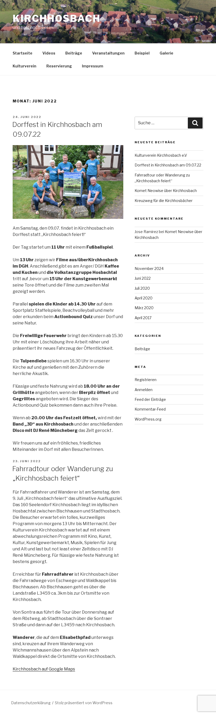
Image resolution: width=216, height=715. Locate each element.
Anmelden (144, 389)
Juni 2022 (143, 278)
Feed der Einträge (150, 399)
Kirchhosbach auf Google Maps (44, 669)
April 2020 (144, 298)
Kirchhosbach (57, 18)
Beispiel (142, 53)
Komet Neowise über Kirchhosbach (166, 190)
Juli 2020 (142, 288)
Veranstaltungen (108, 53)
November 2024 (149, 268)
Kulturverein (24, 66)
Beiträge (73, 53)
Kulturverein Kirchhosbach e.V (161, 155)
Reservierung (59, 66)
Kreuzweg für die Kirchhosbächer (164, 200)
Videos (48, 53)
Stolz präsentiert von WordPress (83, 703)
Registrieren (145, 379)
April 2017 (143, 317)
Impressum (92, 66)
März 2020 (144, 307)
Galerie (166, 53)
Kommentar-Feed (150, 409)
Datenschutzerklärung (31, 703)
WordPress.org (148, 419)
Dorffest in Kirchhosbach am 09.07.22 (168, 165)
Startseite (22, 53)
